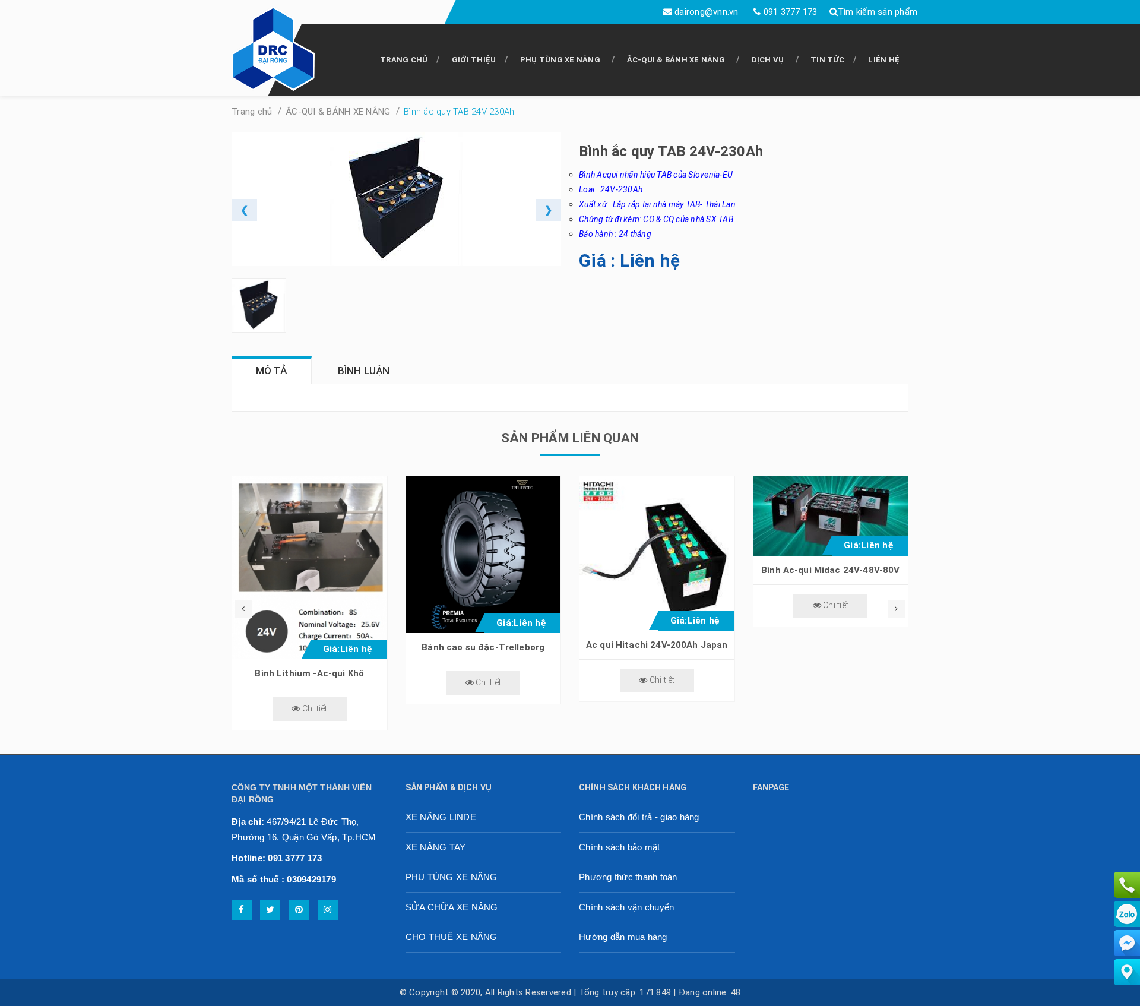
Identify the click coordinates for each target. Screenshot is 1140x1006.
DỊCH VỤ (768, 59)
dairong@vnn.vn (706, 12)
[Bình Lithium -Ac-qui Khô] (309, 567)
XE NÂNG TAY (436, 847)
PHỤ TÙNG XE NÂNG (560, 59)
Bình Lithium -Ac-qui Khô (309, 673)
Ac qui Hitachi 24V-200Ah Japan (657, 645)
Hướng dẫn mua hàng (623, 937)
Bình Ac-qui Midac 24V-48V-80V (830, 570)
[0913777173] (1127, 884)
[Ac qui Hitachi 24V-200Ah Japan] (657, 553)
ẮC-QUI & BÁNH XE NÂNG (676, 59)
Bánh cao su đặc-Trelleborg (483, 647)
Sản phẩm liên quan (570, 438)
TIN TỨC (827, 59)
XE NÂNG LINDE (441, 817)
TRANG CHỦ (404, 59)
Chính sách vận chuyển (626, 907)
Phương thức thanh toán (628, 877)
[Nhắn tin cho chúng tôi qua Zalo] (1127, 913)
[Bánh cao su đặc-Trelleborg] (483, 554)
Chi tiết (313, 708)
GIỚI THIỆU (474, 59)
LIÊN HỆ (884, 59)
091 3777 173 (791, 12)
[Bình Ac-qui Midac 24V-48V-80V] (830, 516)
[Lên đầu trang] (1104, 991)
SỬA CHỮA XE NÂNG (452, 907)
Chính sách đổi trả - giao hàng (639, 817)
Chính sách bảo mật (619, 847)
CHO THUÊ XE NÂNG (452, 937)
